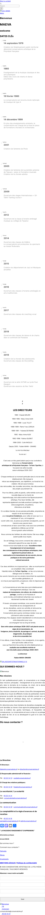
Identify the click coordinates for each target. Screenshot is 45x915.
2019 (6, 355)
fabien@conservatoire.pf (8, 769)
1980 (6, 68)
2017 (6, 310)
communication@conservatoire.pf (25, 807)
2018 (6, 331)
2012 (6, 215)
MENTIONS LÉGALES (7, 863)
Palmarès (3, 851)
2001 (6, 145)
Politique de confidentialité (27, 863)
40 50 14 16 (8, 818)
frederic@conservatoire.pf (23, 787)
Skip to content (5, 1)
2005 (6, 166)
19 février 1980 (11, 96)
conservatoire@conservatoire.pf (15, 798)
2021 (6, 378)
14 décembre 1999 (13, 119)
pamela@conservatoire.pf (9, 821)
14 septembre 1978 (13, 43)
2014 (6, 238)
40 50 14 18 (8, 787)
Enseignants (4, 859)
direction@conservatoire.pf (29, 769)
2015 (6, 263)
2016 (6, 287)
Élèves (2, 855)
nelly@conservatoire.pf (28, 821)
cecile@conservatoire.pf (22, 778)
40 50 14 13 (8, 778)
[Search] (1, 8)
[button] (22, 401)
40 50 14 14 (8, 796)
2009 (6, 191)
